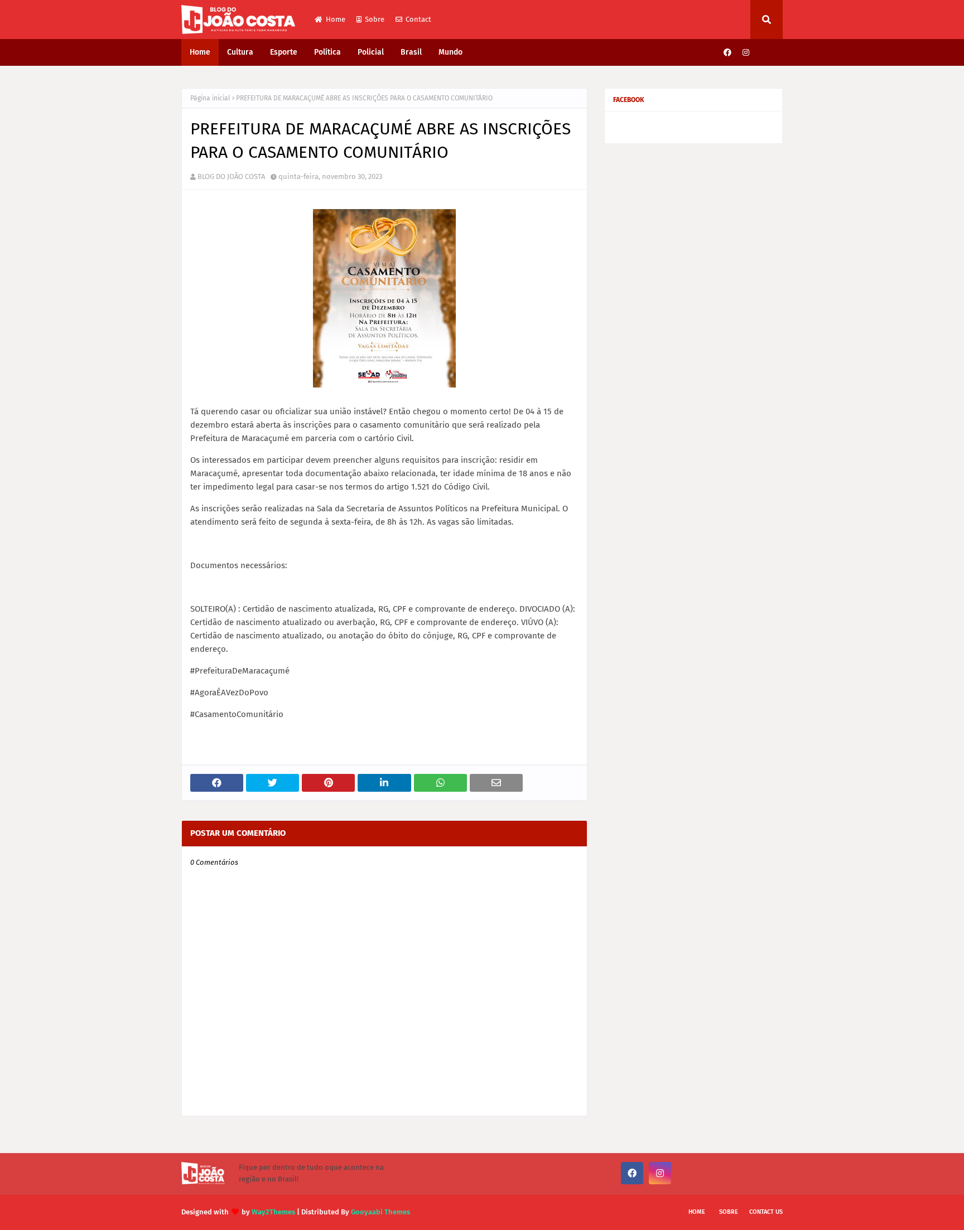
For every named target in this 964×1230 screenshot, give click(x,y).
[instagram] (746, 52)
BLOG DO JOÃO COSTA (231, 176)
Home (335, 19)
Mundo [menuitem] (450, 52)
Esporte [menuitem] (283, 52)
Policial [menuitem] (371, 52)
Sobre (374, 19)
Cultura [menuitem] (240, 52)
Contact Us (766, 1212)
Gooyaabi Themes (380, 1212)
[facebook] (727, 52)
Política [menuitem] (327, 52)
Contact (418, 19)
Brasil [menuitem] (411, 52)
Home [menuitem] (200, 52)
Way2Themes (273, 1212)
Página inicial (210, 98)
